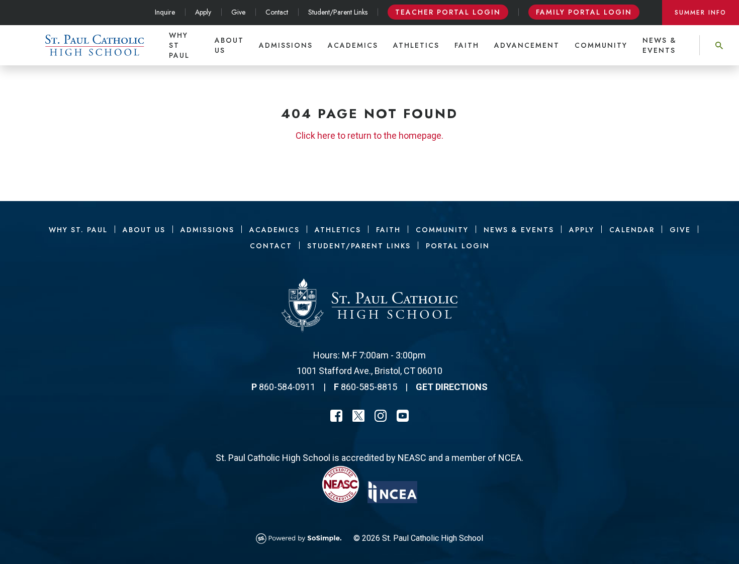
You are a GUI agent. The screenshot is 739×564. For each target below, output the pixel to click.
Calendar (632, 230)
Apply (203, 12)
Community (601, 45)
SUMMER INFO (700, 12)
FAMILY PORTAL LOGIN (584, 12)
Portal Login (458, 246)
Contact (276, 12)
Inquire (165, 12)
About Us (229, 45)
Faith (466, 45)
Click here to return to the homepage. (369, 135)
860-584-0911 (287, 387)
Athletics (416, 45)
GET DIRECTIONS (452, 387)
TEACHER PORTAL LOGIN (448, 12)
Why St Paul (179, 45)
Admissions (286, 45)
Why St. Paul (78, 230)
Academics (353, 45)
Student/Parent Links (337, 12)
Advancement (527, 45)
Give (238, 12)
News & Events (659, 45)
